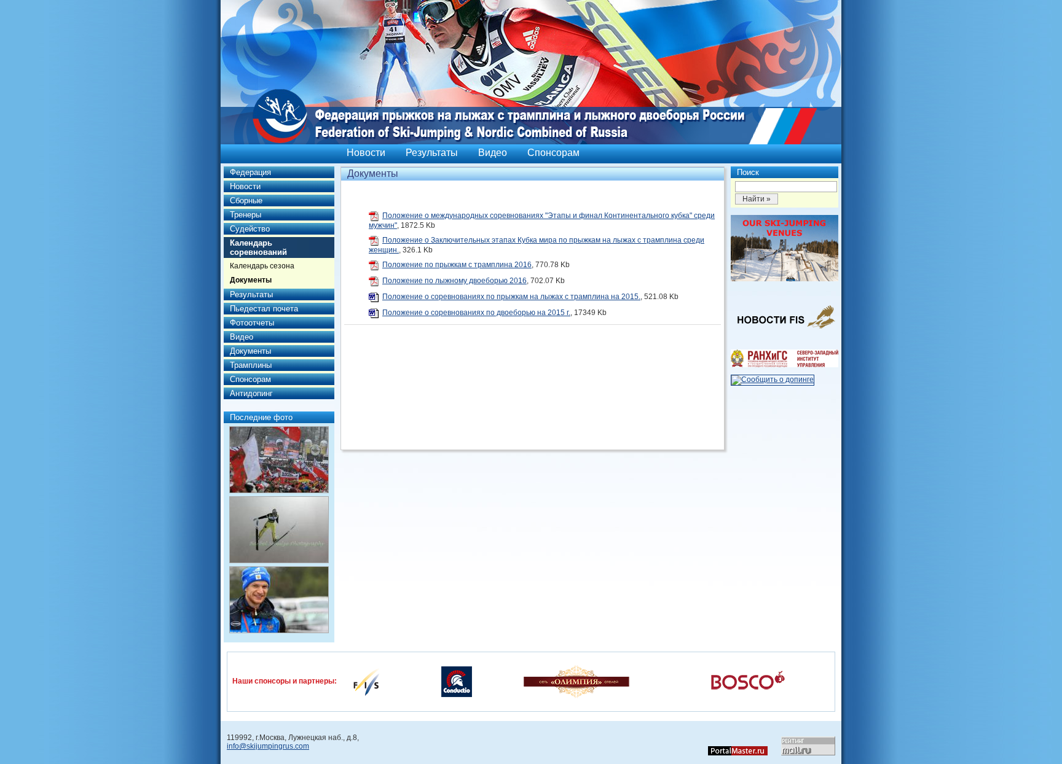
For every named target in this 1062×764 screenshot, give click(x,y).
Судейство (250, 228)
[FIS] (366, 681)
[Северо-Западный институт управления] (784, 365)
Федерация (250, 172)
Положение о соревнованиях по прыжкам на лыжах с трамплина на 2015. (511, 296)
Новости (366, 152)
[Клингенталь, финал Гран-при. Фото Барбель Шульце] (279, 599)
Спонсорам (553, 152)
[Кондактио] (456, 681)
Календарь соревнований (258, 247)
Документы (251, 280)
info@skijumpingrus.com (268, 746)
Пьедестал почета (264, 308)
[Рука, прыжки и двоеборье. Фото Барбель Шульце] (279, 529)
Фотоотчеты (252, 322)
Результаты (432, 152)
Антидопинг (251, 393)
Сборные (246, 200)
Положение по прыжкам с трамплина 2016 (457, 264)
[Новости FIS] (784, 332)
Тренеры (245, 214)
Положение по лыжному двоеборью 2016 (454, 280)
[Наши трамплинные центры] (784, 279)
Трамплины (251, 365)
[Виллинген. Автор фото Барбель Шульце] (279, 459)
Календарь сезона (262, 266)
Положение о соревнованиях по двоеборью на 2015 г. (476, 312)
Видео (492, 152)
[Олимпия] (576, 681)
